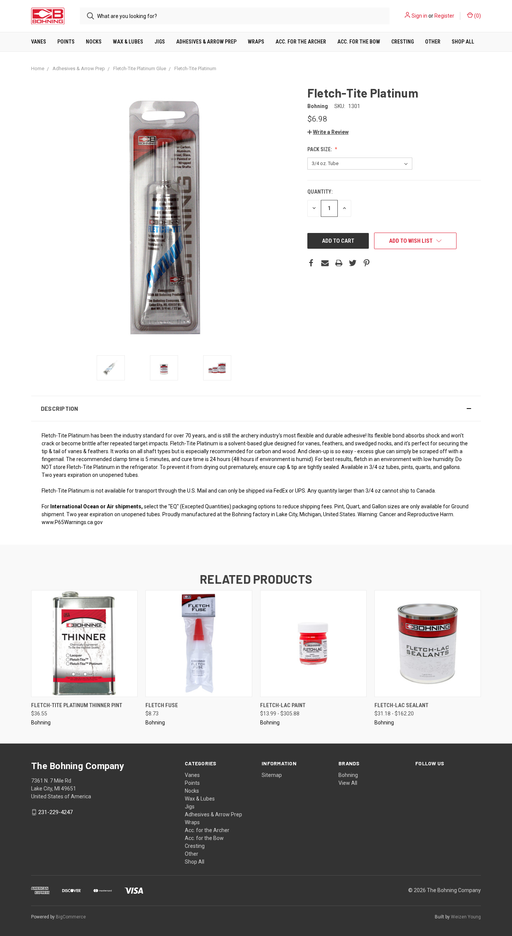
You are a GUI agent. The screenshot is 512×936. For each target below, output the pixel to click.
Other (432, 42)
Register (444, 16)
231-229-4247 (55, 812)
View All (347, 783)
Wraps (256, 42)
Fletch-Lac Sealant (401, 705)
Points (66, 42)
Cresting (402, 42)
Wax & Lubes (128, 42)
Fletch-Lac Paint (282, 705)
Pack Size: (320, 149)
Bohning (348, 775)
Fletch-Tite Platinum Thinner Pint (76, 705)
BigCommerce (71, 916)
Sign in (419, 16)
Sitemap (272, 775)
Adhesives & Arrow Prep (206, 42)
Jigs (159, 42)
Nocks (94, 42)
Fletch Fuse (161, 705)
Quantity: (319, 192)
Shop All (463, 42)
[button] (256, 408)
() (477, 16)
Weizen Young (466, 916)
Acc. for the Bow (358, 42)
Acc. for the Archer (300, 42)
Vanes (38, 42)
